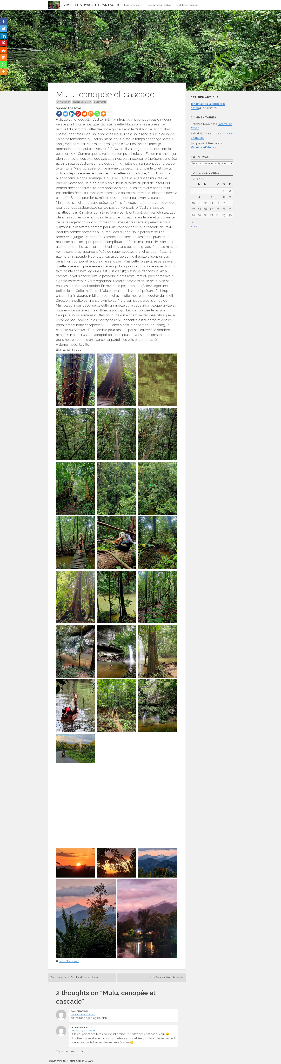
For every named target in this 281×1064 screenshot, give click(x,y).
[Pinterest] (78, 114)
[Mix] (91, 114)
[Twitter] (65, 114)
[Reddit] (84, 114)
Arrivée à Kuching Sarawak (166, 977)
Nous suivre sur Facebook (159, 5)
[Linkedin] (72, 114)
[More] (103, 114)
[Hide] (1, 78)
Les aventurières (132, 5)
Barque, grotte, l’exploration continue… (74, 977)
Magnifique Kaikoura (203, 147)
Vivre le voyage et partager (91, 5)
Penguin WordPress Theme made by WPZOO (70, 1061)
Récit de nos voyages (186, 5)
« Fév (194, 226)
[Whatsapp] (97, 114)
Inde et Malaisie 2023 (69, 961)
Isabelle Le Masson (82, 102)
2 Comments (100, 102)
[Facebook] (59, 114)
